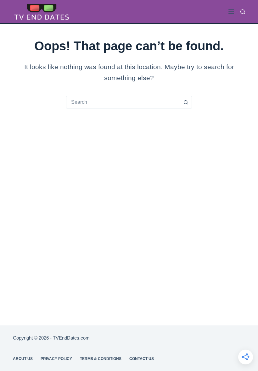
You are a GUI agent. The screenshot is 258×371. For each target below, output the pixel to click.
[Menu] (231, 11)
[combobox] (123, 102)
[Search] (242, 11)
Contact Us (141, 359)
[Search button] (186, 102)
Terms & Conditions (100, 359)
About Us (23, 359)
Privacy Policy (56, 359)
